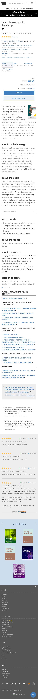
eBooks (4, 606)
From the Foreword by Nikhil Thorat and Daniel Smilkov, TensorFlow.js (20, 396)
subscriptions (5, 608)
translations (5, 677)
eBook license (6, 673)
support (4, 659)
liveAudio (4, 604)
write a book (5, 624)
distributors (5, 630)
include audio (27, 89)
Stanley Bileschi (17, 41)
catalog (8, 9)
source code (5, 675)
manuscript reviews (7, 634)
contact (4, 657)
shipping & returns (7, 651)
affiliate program (6, 636)
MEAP (16, 9)
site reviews (7, 620)
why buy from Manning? (9, 653)
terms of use (5, 671)
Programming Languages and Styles (16, 57)
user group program (7, 622)
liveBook (22, 9)
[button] (2, 13)
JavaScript (29, 57)
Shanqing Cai (6, 41)
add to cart (19, 93)
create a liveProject (7, 626)
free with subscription (19, 98)
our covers (5, 610)
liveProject (5, 602)
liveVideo (4, 600)
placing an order (6, 649)
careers (4, 632)
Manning (4, 594)
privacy (4, 669)
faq (3, 655)
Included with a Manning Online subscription (14, 49)
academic (4, 628)
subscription (29, 9)
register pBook (6, 647)
